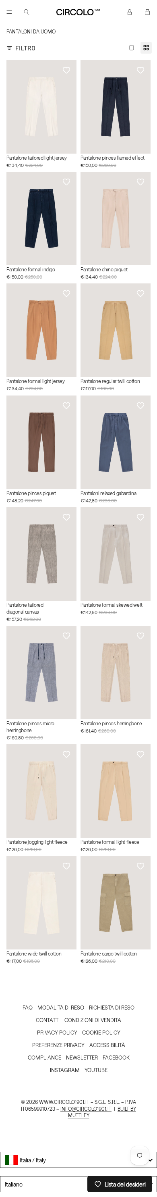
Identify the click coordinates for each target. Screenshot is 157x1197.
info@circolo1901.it (86, 1109)
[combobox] (78, 1160)
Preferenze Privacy (58, 1045)
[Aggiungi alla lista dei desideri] (66, 70)
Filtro (25, 48)
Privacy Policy (57, 1032)
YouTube (96, 1070)
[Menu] (9, 12)
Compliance (44, 1057)
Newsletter (82, 1057)
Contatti (48, 1020)
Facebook (116, 1057)
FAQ (28, 1007)
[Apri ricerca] (26, 12)
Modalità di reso (60, 1007)
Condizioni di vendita (92, 1020)
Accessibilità (107, 1045)
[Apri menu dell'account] (129, 12)
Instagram (65, 1070)
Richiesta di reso (111, 1007)
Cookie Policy (101, 1032)
